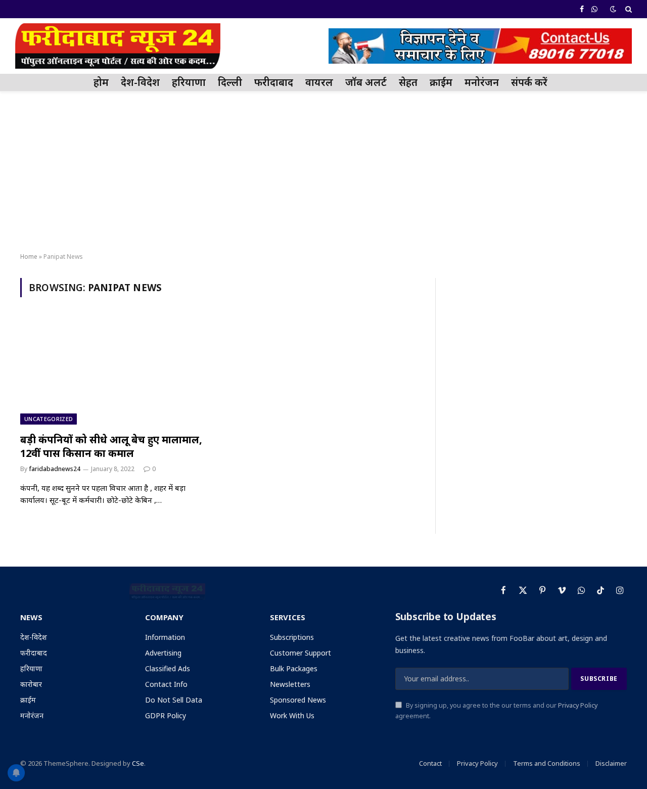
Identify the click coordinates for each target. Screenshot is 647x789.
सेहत (408, 82)
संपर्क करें (529, 82)
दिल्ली (230, 82)
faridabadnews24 (54, 469)
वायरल (319, 82)
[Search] (627, 9)
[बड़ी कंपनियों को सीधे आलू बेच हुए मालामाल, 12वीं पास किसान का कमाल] (115, 371)
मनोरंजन (482, 82)
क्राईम (441, 82)
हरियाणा (189, 82)
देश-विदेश (140, 82)
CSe (138, 763)
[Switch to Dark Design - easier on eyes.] (613, 9)
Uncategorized (48, 419)
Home (28, 256)
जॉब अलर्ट (366, 82)
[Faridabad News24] (117, 46)
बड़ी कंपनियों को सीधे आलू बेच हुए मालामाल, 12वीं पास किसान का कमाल (111, 446)
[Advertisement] (323, 172)
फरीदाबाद (273, 82)
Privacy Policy (577, 705)
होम (101, 82)
